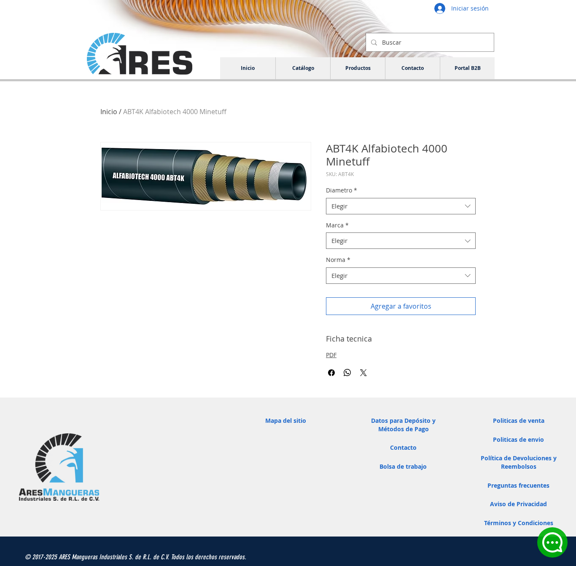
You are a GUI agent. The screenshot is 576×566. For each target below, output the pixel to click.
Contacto (403, 447)
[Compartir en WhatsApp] (347, 373)
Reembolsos (518, 466)
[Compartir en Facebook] (331, 373)
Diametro (341, 190)
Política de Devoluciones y (519, 458)
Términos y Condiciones (518, 523)
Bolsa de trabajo (403, 466)
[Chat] (552, 542)
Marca (337, 225)
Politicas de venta (518, 420)
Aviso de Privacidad (518, 504)
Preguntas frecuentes (518, 485)
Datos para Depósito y (403, 420)
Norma (338, 260)
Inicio (108, 111)
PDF (331, 355)
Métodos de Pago (403, 429)
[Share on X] (363, 373)
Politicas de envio (518, 439)
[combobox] (401, 206)
